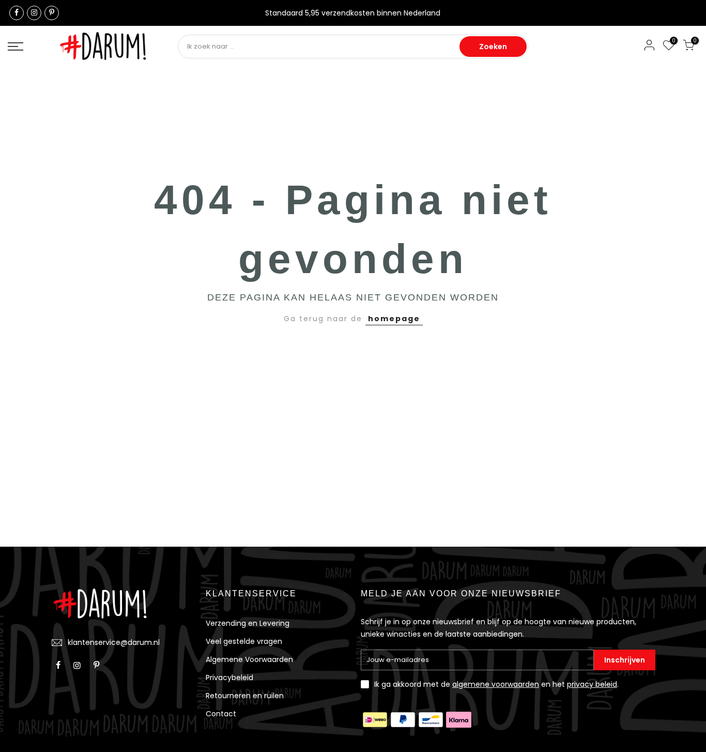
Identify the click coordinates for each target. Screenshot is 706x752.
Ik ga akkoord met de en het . (496, 684)
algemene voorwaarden (495, 684)
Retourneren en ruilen (245, 695)
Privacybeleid (229, 677)
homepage (394, 318)
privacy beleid (592, 684)
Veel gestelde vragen (244, 641)
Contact (221, 714)
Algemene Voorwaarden (249, 659)
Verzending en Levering (247, 623)
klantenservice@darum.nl (114, 642)
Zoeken (493, 46)
